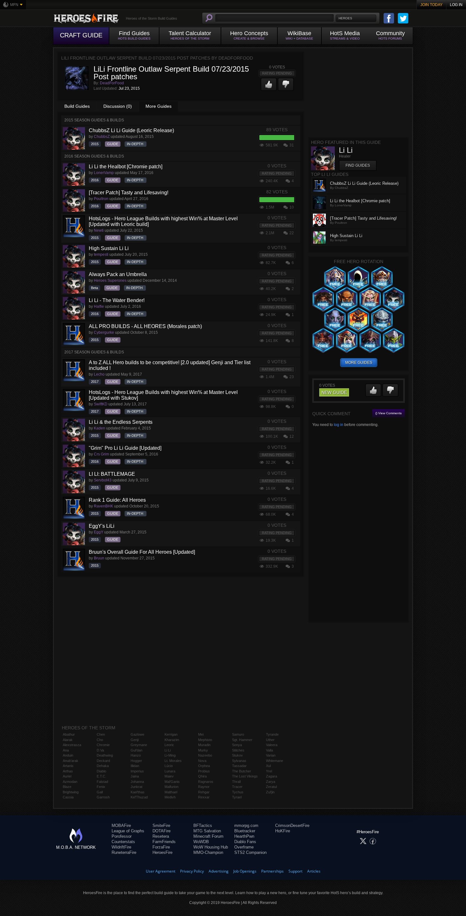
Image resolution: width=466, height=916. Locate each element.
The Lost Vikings (245, 776)
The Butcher (241, 771)
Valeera (271, 745)
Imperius (137, 771)
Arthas (68, 771)
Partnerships (272, 871)
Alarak (68, 740)
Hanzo (136, 755)
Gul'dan (136, 750)
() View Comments (388, 413)
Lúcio (169, 766)
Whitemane (274, 761)
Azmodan (70, 782)
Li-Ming (170, 755)
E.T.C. (101, 776)
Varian (270, 755)
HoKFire (282, 831)
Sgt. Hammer (242, 740)
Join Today (431, 5)
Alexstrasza (72, 745)
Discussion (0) (117, 106)
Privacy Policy (192, 871)
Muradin (204, 745)
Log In (456, 5)
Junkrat (136, 787)
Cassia (68, 797)
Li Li (168, 750)
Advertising (219, 871)
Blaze (67, 787)
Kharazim (172, 740)
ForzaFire (161, 847)
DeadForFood (112, 83)
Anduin (68, 755)
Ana (66, 750)
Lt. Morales (173, 761)
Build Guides (77, 106)
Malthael (171, 792)
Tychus (237, 792)
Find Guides (358, 165)
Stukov (237, 755)
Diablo (101, 771)
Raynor (204, 787)
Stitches (238, 750)
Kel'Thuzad (139, 797)
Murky (203, 750)
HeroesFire (162, 852)
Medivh (170, 797)
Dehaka (103, 766)
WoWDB (201, 841)
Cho (100, 740)
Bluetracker (244, 831)
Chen (101, 734)
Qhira (202, 776)
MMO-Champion (208, 852)
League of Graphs (128, 831)
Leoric (169, 745)
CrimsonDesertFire (292, 825)
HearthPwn (244, 836)
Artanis (68, 766)
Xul (268, 766)
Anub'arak (70, 761)
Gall (100, 792)
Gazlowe (137, 734)
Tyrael (237, 797)
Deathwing (105, 755)
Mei (201, 734)
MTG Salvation (207, 831)
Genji (135, 740)
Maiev (169, 776)
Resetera (160, 836)
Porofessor (122, 836)
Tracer (237, 787)
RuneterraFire (124, 852)
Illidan (135, 766)
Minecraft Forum (208, 836)
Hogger (136, 761)
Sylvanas (239, 761)
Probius (204, 771)
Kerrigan (171, 734)
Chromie (103, 745)
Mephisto (205, 740)
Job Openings (244, 871)
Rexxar (204, 797)
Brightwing (71, 792)
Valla (269, 750)
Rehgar (204, 792)
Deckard (103, 761)
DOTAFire (161, 831)
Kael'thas (138, 792)
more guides (358, 362)
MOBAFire (121, 825)
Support (295, 871)
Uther (270, 740)
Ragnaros (205, 782)
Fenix (101, 787)
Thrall (236, 782)
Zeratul (271, 787)
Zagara (271, 776)
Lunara (170, 771)
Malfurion (171, 787)
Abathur (69, 734)
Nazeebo (205, 755)
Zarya (270, 782)
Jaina (135, 776)
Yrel (269, 771)
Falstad (102, 782)
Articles (313, 871)
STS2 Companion (250, 852)
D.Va (100, 750)
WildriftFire (121, 847)
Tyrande (272, 734)
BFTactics (202, 825)
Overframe (244, 847)
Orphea (204, 766)
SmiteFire (161, 825)
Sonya (237, 745)
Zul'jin (270, 792)
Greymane (139, 745)
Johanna (137, 782)
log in (338, 425)
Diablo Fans (245, 841)
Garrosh (103, 797)
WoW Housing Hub (210, 847)
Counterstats (123, 841)
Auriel (67, 776)
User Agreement (160, 871)
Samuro (238, 734)
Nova (202, 761)
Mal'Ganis (172, 782)
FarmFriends (164, 841)
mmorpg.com (246, 825)
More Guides (159, 106)
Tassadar (239, 766)
